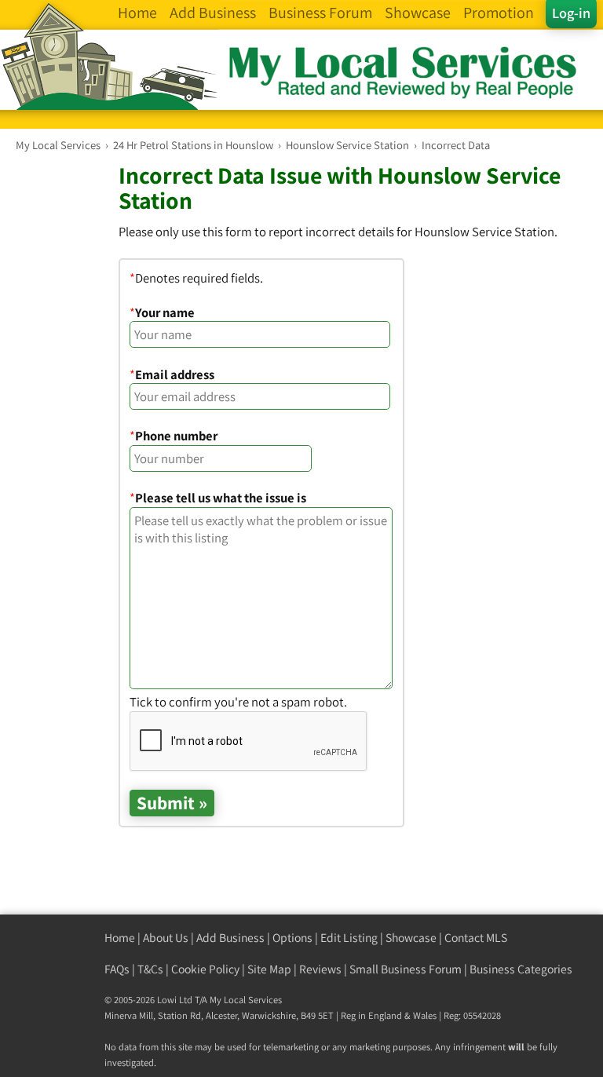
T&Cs (150, 969)
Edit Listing (349, 937)
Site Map (269, 969)
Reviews (320, 969)
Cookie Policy (205, 969)
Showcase (411, 937)
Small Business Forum (405, 969)
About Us (165, 937)
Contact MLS (475, 937)
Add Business (230, 937)
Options (292, 937)
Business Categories (521, 969)
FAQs (117, 969)
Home (119, 937)
